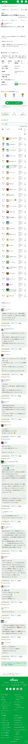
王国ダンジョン (6, 9)
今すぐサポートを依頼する (7, 727)
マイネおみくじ (18, 731)
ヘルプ (12, 682)
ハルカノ (12, 155)
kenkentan (11, 211)
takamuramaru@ (13, 138)
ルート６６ (11, 262)
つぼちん (11, 295)
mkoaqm (11, 239)
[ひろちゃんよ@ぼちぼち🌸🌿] (7, 290)
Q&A (3, 697)
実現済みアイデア (5, 708)
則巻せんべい (12, 189)
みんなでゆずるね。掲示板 (20, 707)
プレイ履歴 (24, 9)
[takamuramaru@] (7, 138)
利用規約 (22, 682)
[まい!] (7, 250)
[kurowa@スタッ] (2, 24)
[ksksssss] (7, 234)
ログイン (14, 663)
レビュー (17, 709)
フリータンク (18, 694)
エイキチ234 (11, 150)
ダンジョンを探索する (15, 103)
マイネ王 (4, 718)
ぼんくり (11, 279)
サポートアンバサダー (6, 725)
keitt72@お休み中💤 (8, 328)
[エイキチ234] (7, 150)
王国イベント (18, 734)
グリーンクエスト (5, 737)
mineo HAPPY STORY (20, 727)
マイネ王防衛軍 (19, 717)
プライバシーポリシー (5, 685)
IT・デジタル (5, 701)
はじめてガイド (7, 682)
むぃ (10, 223)
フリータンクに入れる (19, 696)
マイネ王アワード (19, 724)
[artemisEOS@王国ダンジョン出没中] (7, 167)
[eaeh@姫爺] (7, 217)
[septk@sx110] (7, 257)
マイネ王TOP (5, 694)
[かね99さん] (7, 161)
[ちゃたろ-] (7, 172)
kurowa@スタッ (7, 23)
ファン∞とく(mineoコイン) (21, 729)
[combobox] (14, 124)
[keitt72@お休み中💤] (7, 268)
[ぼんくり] (7, 278)
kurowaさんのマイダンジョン (10, 6)
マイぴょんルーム (19, 736)
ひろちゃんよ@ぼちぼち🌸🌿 (11, 461)
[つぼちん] (7, 295)
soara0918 (11, 144)
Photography (18, 720)
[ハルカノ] (7, 155)
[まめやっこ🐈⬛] (7, 200)
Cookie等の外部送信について (16, 685)
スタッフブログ (5, 710)
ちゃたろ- (11, 172)
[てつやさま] (7, 273)
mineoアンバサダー (6, 722)
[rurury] (7, 245)
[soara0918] (7, 144)
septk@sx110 (12, 256)
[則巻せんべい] (7, 189)
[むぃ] (7, 223)
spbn (10, 284)
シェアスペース (19, 701)
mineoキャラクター (6, 720)
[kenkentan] (7, 211)
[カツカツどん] (7, 206)
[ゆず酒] (7, 194)
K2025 (10, 183)
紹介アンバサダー (5, 724)
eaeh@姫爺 (11, 217)
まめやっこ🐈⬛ (12, 199)
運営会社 (25, 685)
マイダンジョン (15, 9)
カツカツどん (12, 206)
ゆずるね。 (18, 704)
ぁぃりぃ (11, 178)
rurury (10, 245)
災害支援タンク (18, 699)
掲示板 (3, 699)
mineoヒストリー (19, 722)
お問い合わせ (16, 682)
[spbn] (7, 284)
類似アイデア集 (5, 706)
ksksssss (12, 234)
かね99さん (12, 161)
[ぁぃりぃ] (7, 178)
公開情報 (4, 715)
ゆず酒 (11, 195)
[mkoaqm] (7, 239)
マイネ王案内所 (5, 735)
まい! (10, 250)
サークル (4, 713)
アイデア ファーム (6, 705)
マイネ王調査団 (5, 732)
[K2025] (7, 183)
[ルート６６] (7, 262)
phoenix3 (11, 228)
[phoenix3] (7, 228)
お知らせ (17, 739)
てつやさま (11, 273)
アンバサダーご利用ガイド (7, 730)
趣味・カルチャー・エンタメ (7, 702)
